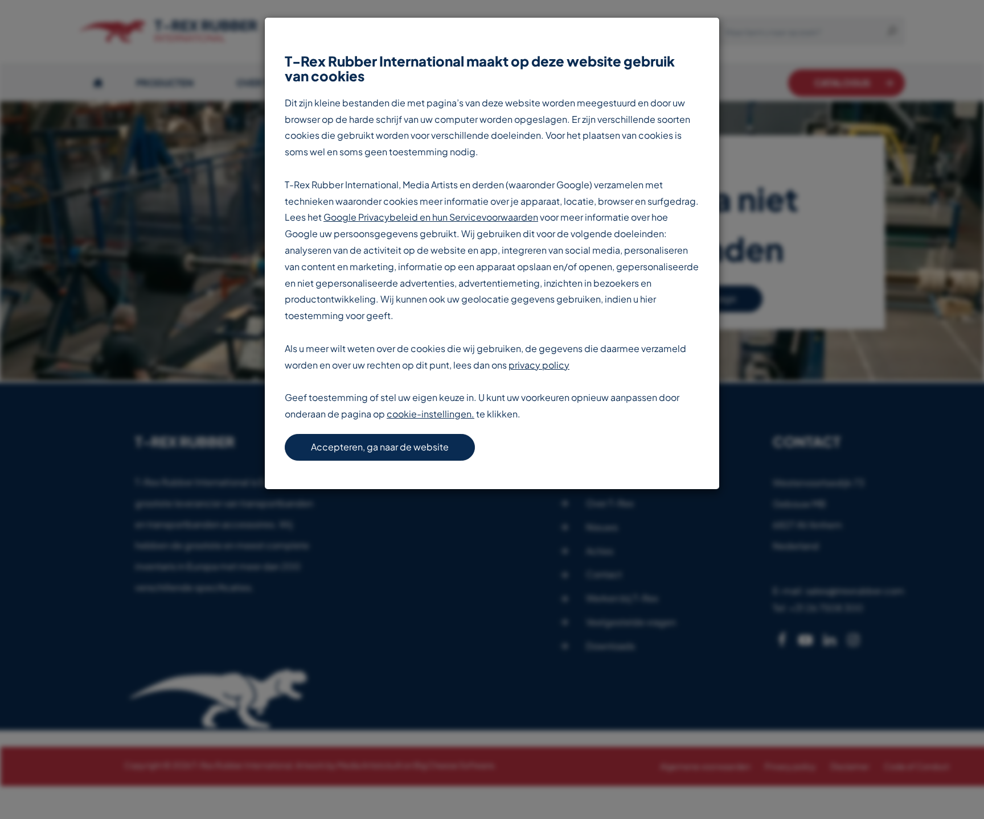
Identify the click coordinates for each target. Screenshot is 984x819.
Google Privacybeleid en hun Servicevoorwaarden (430, 217)
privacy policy (539, 365)
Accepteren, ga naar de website (380, 447)
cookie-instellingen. (430, 414)
